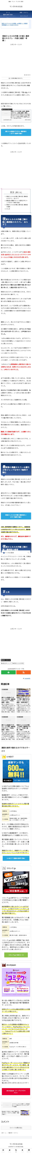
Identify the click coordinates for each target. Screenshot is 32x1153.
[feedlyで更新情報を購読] (8, 672)
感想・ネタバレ (6, 660)
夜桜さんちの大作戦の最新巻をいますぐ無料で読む (16, 516)
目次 (12, 192)
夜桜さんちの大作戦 (19, 663)
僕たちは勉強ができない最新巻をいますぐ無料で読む (16, 132)
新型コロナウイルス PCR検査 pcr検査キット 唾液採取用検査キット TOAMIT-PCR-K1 (14, 24)
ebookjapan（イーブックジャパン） (16, 1092)
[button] (28, 552)
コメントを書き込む (16, 1127)
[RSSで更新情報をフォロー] (23, 672)
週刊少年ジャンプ (7, 663)
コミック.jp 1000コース (16, 955)
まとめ (8, 209)
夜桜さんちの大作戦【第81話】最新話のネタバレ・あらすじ (17, 197)
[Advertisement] (16, 58)
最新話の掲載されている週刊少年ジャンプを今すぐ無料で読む (16, 201)
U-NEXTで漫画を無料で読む (16, 858)
